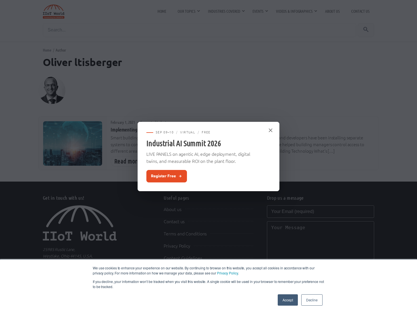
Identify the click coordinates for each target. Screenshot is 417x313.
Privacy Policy (227, 273)
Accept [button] (288, 299)
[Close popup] (271, 130)
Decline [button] (312, 299)
